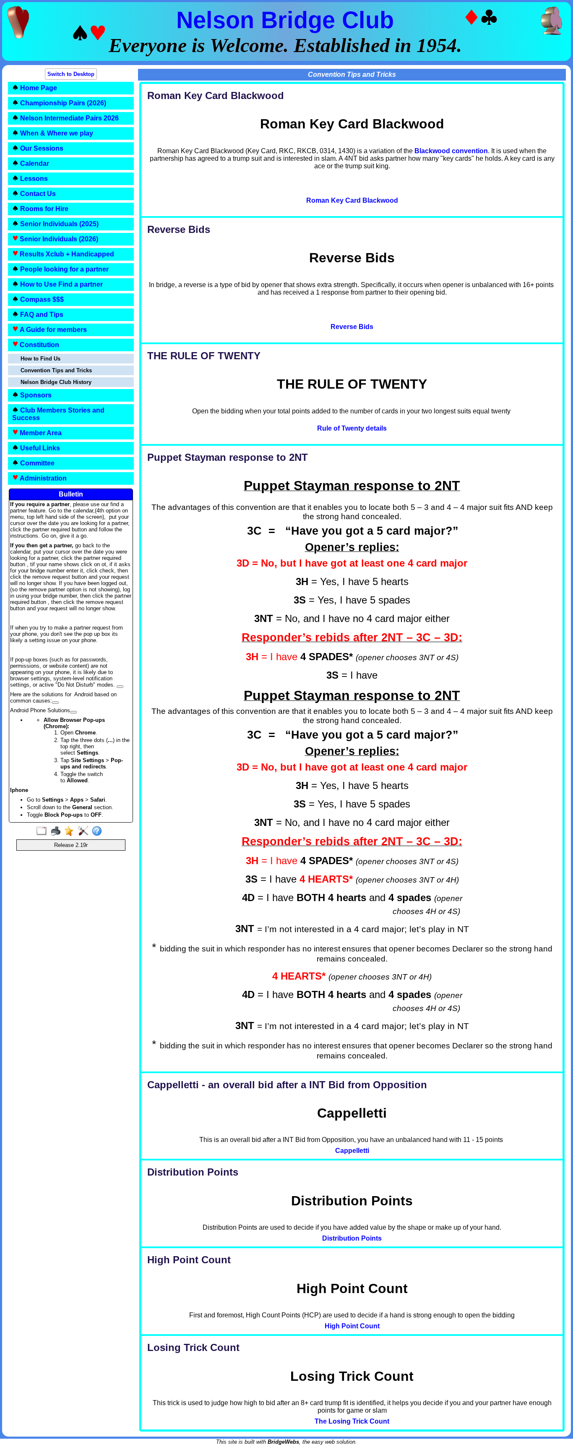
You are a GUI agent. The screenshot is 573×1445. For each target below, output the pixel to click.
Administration (42, 478)
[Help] (99, 831)
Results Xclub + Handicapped (66, 254)
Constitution (38, 344)
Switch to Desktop (70, 74)
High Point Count (352, 1326)
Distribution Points (352, 1238)
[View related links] (120, 686)
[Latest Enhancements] (71, 831)
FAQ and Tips (40, 314)
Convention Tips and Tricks (56, 370)
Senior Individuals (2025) (58, 223)
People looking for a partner (63, 269)
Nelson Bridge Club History (56, 382)
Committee (36, 463)
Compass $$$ (41, 299)
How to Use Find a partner (60, 284)
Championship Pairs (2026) (62, 103)
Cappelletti (352, 1150)
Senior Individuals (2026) (58, 239)
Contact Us (37, 193)
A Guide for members (52, 329)
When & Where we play (55, 133)
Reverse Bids (352, 326)
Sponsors (35, 395)
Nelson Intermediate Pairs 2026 (68, 118)
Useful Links (39, 448)
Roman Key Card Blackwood (352, 200)
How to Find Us (40, 358)
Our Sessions (40, 148)
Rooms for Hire (43, 208)
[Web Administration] (85, 831)
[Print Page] (57, 831)
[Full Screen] (43, 831)
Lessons (33, 178)
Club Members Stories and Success (58, 414)
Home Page (37, 87)
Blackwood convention (451, 150)
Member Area (40, 432)
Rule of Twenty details (352, 428)
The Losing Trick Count (352, 1421)
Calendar (33, 163)
